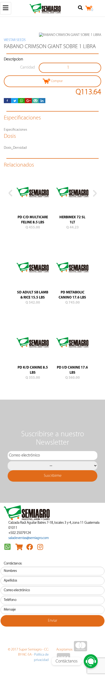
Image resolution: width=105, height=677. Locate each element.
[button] (10, 292)
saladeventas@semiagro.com (28, 538)
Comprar (56, 81)
